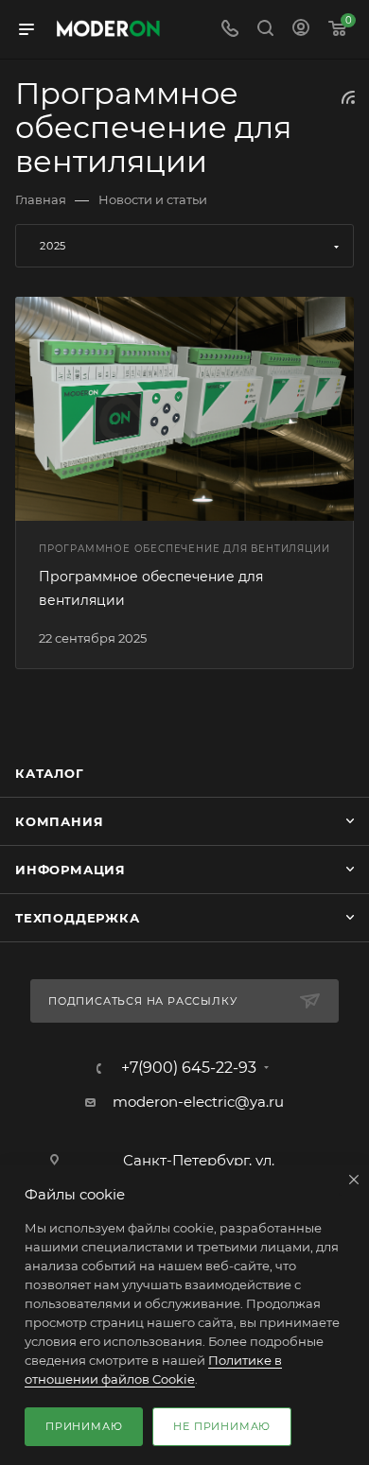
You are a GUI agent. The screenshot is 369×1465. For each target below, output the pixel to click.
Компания (59, 821)
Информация (70, 869)
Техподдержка (77, 917)
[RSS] (348, 97)
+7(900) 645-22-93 (188, 1068)
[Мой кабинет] (300, 30)
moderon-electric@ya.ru (198, 1102)
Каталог (49, 773)
